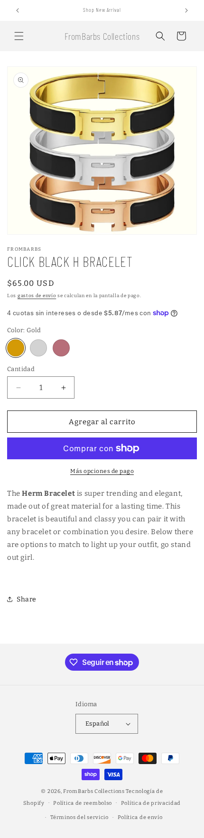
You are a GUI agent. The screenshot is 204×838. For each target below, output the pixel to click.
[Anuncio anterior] (17, 10)
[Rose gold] (61, 347)
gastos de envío (37, 296)
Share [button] (27, 599)
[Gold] (15, 347)
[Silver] (38, 347)
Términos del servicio (79, 817)
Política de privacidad (151, 803)
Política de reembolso (82, 803)
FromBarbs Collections (94, 791)
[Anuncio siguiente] (186, 10)
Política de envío (140, 817)
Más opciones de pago (102, 471)
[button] (19, 36)
